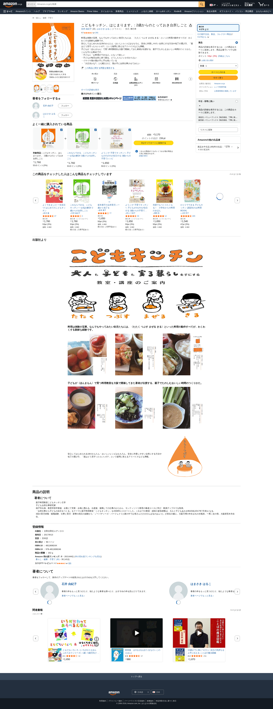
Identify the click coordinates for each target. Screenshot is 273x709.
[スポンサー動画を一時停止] (96, 639)
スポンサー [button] (36, 614)
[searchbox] (117, 4)
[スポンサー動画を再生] (136, 633)
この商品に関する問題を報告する (99, 68)
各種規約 (150, 701)
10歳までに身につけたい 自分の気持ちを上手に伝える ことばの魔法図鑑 (206, 651)
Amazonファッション (194, 11)
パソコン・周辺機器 (244, 11)
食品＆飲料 (212, 11)
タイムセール (107, 11)
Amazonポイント (23, 11)
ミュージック (132, 11)
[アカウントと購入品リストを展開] (240, 5)
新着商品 (120, 11)
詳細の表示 (143, 156)
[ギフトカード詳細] (232, 11)
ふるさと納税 (147, 11)
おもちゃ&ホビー (263, 11)
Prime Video (92, 11)
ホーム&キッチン (163, 11)
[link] (40, 165)
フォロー (65, 106)
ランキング (63, 11)
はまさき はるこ (104, 29)
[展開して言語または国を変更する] (217, 5)
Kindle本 (178, 11)
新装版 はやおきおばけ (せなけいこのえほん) (142, 651)
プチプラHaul (49, 11)
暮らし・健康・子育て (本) (48, 559)
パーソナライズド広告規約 (134, 701)
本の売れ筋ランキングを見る (88, 556)
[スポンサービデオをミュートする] (96, 644)
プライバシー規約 (115, 701)
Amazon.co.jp (219, 84)
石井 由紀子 (86, 29)
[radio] (218, 27)
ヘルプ (37, 11)
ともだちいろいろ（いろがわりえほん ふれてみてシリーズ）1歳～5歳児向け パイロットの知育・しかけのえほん (81, 651)
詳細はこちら (224, 56)
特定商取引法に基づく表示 (166, 701)
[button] (8, 11)
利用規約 (102, 701)
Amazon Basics (77, 11)
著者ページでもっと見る (73, 596)
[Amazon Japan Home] (114, 693)
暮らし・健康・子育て (44, 18)
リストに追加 (206, 130)
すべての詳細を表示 (90, 90)
